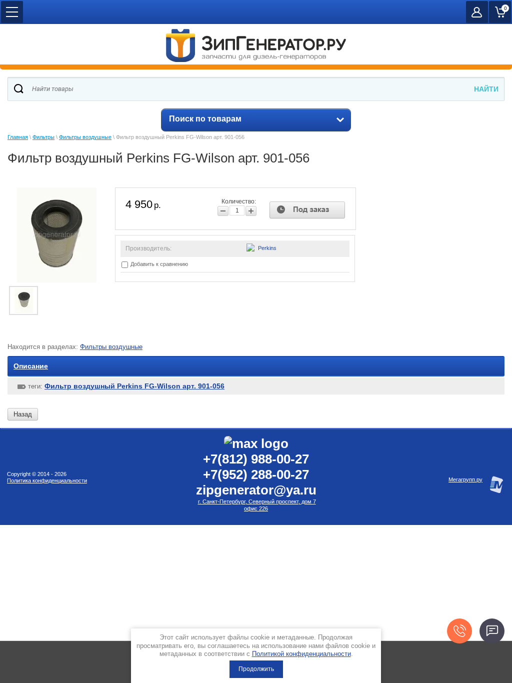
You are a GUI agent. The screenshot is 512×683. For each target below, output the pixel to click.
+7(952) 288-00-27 (256, 474)
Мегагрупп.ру (465, 479)
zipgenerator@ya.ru (256, 490)
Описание (31, 366)
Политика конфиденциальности (47, 481)
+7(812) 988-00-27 (256, 459)
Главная (18, 137)
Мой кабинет (477, 12)
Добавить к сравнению (158, 264)
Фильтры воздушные (85, 137)
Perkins (267, 248)
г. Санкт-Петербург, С (225, 501)
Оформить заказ (500, 12)
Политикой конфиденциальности (301, 654)
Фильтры (43, 137)
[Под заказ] (307, 210)
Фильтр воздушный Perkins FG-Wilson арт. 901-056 (134, 386)
